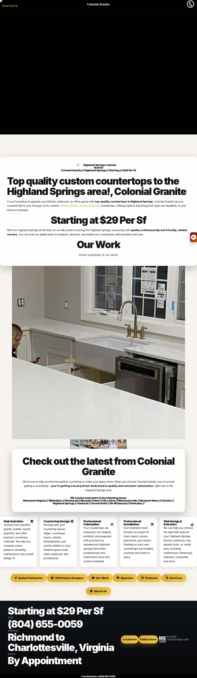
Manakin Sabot (90, 500)
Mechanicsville (127, 500)
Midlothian (55, 500)
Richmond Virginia (34, 500)
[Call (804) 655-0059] (190, 6)
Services (176, 578)
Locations (130, 639)
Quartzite (94, 205)
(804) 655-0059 (45, 624)
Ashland (82, 503)
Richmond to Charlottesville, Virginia (61, 642)
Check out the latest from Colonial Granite (98, 466)
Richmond (71, 500)
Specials (127, 578)
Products (151, 578)
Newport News (149, 500)
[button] (182, 268)
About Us (100, 591)
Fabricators (148, 639)
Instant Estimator (30, 578)
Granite (64, 205)
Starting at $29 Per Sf (122, 170)
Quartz (83, 205)
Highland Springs (63, 503)
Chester (166, 500)
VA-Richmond (117, 503)
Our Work (102, 578)
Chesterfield (99, 503)
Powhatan (135, 503)
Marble (74, 205)
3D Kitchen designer (69, 578)
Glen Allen (108, 500)
